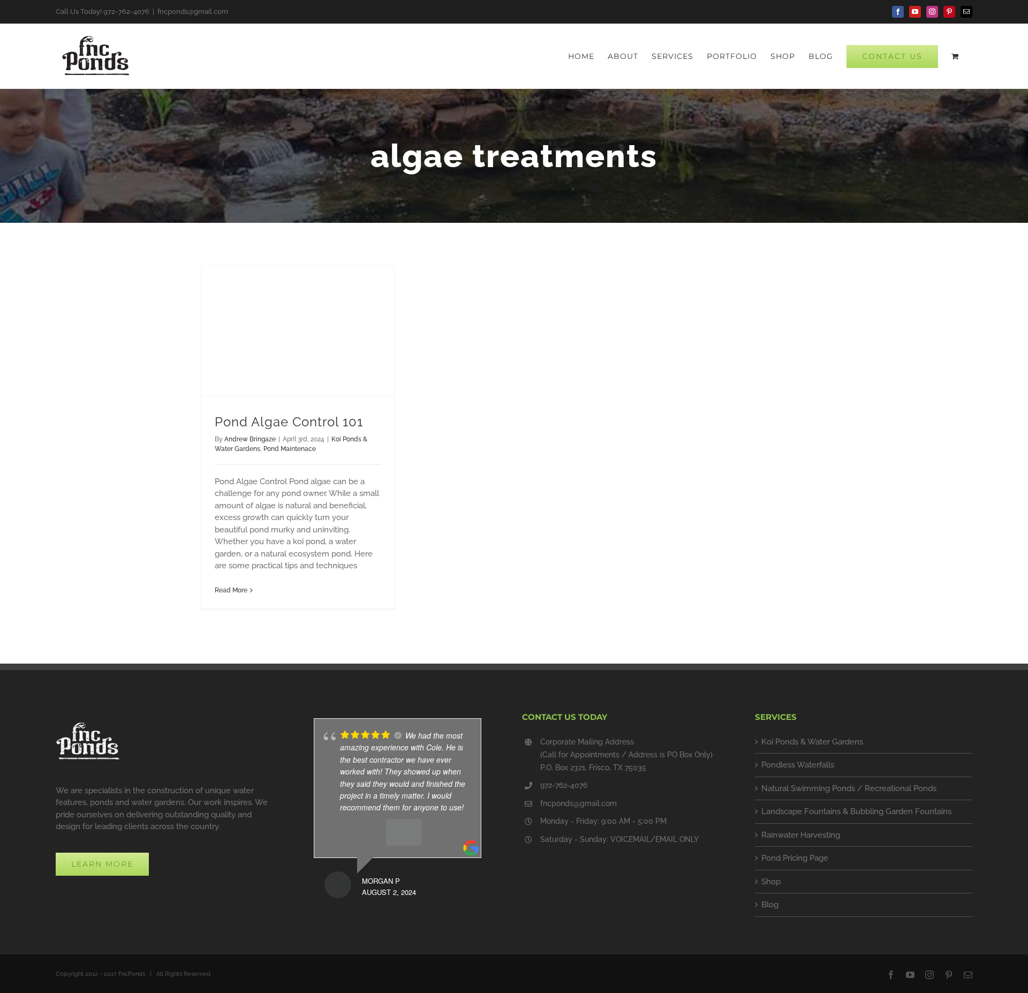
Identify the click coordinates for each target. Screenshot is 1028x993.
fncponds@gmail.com (192, 11)
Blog (769, 904)
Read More (231, 590)
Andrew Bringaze (250, 439)
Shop (771, 881)
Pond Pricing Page (794, 858)
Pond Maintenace (289, 449)
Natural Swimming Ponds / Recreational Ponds (848, 788)
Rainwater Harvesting (800, 835)
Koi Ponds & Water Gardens (812, 742)
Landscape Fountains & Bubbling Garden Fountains (856, 811)
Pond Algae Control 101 (289, 422)
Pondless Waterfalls (797, 765)
